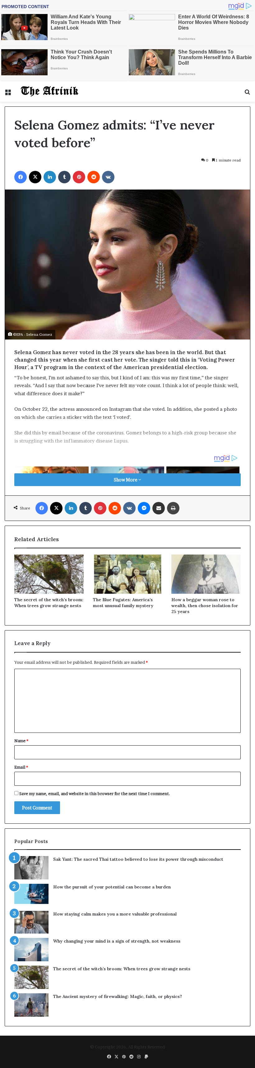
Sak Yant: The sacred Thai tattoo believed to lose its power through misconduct (138, 859)
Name (21, 740)
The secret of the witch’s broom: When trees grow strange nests (48, 602)
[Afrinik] (49, 91)
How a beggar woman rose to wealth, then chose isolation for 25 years (204, 605)
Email (21, 767)
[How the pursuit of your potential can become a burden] (31, 895)
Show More (126, 479)
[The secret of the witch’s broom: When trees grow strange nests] (49, 574)
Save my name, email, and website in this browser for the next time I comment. (94, 793)
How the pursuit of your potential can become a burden (112, 887)
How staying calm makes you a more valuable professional (115, 914)
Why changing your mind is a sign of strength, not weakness (116, 941)
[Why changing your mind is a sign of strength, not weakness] (31, 949)
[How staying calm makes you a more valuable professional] (31, 922)
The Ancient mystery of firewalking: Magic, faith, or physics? (117, 996)
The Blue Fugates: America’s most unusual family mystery (123, 602)
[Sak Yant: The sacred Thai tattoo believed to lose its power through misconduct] (31, 867)
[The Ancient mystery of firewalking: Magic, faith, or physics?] (31, 1005)
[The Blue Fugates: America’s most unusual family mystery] (127, 574)
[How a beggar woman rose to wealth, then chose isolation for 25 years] (206, 574)
